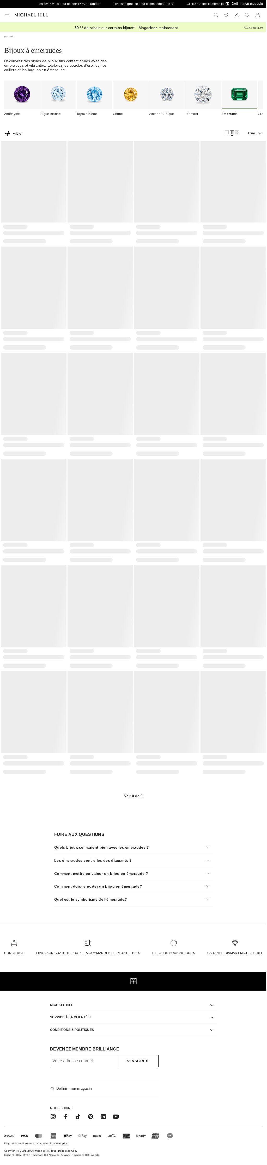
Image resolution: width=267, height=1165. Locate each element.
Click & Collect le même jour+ (207, 4)
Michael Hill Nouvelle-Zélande (52, 1147)
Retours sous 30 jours (171, 945)
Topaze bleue (87, 114)
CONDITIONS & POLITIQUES (70, 1022)
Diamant (191, 114)
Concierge (14, 945)
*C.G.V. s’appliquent (253, 28)
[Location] (226, 15)
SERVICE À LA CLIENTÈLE (69, 1010)
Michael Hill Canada (87, 1147)
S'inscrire (136, 1054)
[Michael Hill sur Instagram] (51, 1109)
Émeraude (230, 114)
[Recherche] (216, 15)
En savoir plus (59, 1136)
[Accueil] (31, 15)
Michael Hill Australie (17, 1147)
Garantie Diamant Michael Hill (231, 945)
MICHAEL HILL (59, 998)
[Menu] (7, 15)
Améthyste (12, 114)
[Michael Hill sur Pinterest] (89, 1109)
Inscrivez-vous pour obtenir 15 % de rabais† (70, 4)
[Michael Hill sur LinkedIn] (101, 1109)
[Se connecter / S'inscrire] (237, 15)
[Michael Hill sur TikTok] (76, 1109)
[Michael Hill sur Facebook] (64, 1109)
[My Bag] (257, 15)
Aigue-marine (50, 114)
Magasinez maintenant (158, 28)
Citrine (118, 114)
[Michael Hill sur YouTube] (114, 1109)
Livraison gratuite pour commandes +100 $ (143, 4)
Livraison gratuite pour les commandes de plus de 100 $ (87, 945)
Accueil (8, 36)
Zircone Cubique (161, 114)
